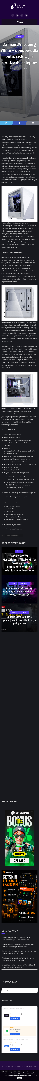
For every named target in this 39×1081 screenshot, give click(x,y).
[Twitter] (17, 15)
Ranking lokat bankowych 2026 (13, 1008)
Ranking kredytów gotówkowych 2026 (15, 1039)
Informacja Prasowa (15, 69)
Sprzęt (19, 36)
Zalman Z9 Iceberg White (14, 535)
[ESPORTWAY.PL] (18, 6)
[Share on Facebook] (19, 123)
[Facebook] (12, 15)
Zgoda (19, 1078)
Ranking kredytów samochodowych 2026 (16, 1024)
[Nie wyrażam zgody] (37, 1075)
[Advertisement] (19, 91)
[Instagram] (21, 15)
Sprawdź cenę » (15, 1018)
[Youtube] (26, 15)
